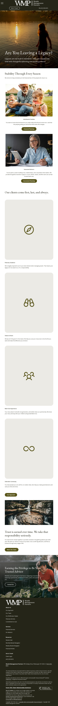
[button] (14, 8)
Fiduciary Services (10, 619)
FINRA (7, 679)
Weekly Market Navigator (12, 646)
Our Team (8, 613)
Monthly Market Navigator (13, 643)
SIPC (10, 679)
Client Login (9, 656)
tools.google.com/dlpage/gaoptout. (14, 699)
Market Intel (9, 640)
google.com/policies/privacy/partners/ (14, 696)
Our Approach (9, 610)
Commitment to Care (11, 622)
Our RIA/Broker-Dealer (12, 616)
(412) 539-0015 (43, 8)
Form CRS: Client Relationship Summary (18, 688)
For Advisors (9, 632)
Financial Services (10, 629)
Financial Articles (10, 648)
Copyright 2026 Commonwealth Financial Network (30, 702)
